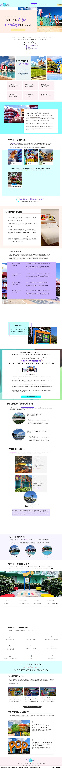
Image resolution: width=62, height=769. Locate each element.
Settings (53, 767)
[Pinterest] (26, 765)
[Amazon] (32, 765)
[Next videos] (57, 691)
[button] (8, 685)
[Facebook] (35, 765)
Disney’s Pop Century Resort (35, 117)
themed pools (26, 539)
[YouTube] (23, 765)
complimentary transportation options (27, 407)
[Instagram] (38, 765)
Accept (58, 767)
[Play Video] (15, 692)
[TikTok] (29, 765)
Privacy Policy (38, 767)
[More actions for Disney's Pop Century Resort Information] (8, 685)
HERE (37, 201)
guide (52, 568)
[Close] (60, 767)
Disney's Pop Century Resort (14, 143)
